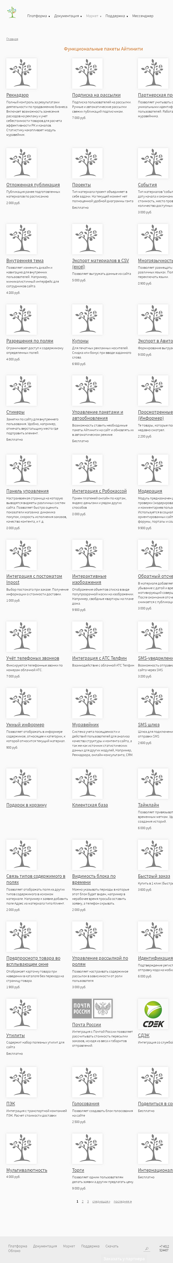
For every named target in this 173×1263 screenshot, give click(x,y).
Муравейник (85, 724)
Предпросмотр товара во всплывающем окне (33, 961)
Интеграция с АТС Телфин (99, 658)
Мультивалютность (26, 1170)
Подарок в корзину (26, 805)
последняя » (123, 1201)
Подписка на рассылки (96, 95)
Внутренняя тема (25, 260)
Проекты (81, 184)
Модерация (150, 491)
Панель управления (27, 491)
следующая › (101, 1201)
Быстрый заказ (154, 876)
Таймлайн (148, 805)
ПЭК (10, 1103)
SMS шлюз (148, 724)
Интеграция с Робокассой (99, 491)
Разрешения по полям (29, 341)
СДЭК (143, 1035)
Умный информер (25, 724)
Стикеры (15, 412)
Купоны (80, 341)
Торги (78, 1170)
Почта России (86, 1024)
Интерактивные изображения (89, 579)
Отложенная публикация (33, 184)
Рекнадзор (17, 95)
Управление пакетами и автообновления (97, 415)
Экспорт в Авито (155, 341)
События (147, 184)
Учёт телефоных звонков (32, 658)
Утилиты (15, 1035)
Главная (12, 39)
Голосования (85, 1103)
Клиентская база (90, 805)
